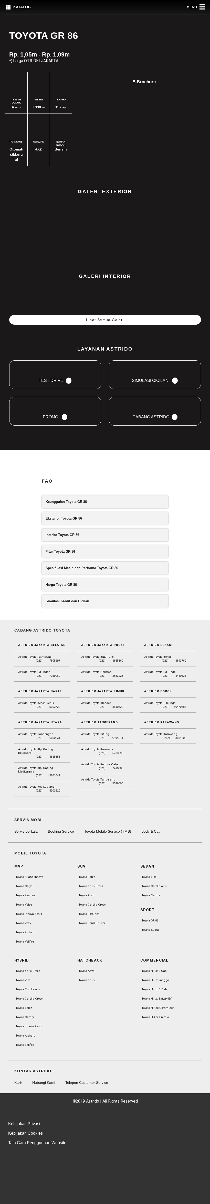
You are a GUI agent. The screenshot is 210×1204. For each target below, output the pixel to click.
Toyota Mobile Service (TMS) (107, 831)
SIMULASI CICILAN (31, 471)
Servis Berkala (26, 831)
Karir (18, 1083)
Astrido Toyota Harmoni (96, 672)
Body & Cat (150, 831)
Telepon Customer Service (86, 1083)
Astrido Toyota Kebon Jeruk (36, 703)
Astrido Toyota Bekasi (158, 657)
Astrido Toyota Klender (96, 703)
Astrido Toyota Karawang (160, 734)
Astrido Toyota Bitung (95, 734)
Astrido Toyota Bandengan (35, 734)
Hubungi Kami (43, 1083)
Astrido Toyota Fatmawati (34, 657)
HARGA (48, 464)
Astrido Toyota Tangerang (98, 779)
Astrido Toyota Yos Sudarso (36, 786)
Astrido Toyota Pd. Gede (159, 672)
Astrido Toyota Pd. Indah (34, 672)
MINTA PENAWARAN (183, 467)
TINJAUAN (23, 464)
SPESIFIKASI (134, 464)
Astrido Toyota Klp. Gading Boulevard (35, 751)
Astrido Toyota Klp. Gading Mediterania (35, 769)
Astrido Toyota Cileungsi (160, 703)
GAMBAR (105, 464)
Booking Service (61, 831)
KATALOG (22, 7)
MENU (191, 7)
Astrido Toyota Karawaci (97, 749)
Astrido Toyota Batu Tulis (97, 657)
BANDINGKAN (76, 464)
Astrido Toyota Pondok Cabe (99, 764)
